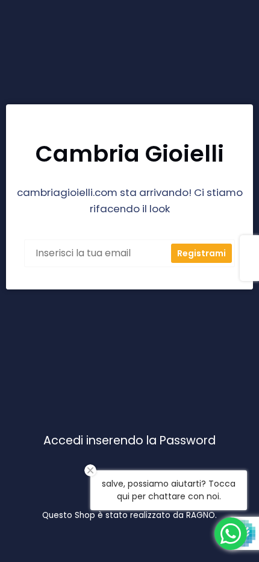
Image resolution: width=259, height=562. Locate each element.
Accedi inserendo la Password (129, 441)
